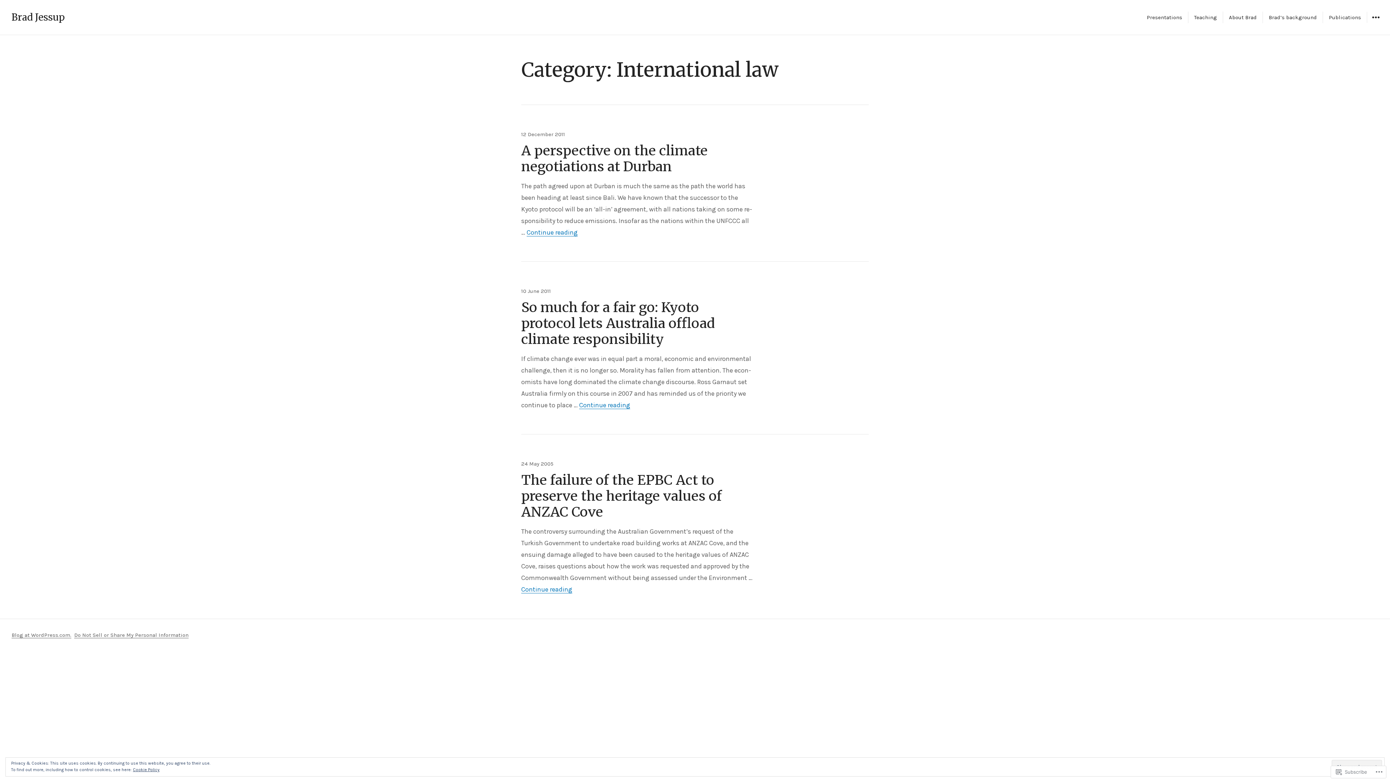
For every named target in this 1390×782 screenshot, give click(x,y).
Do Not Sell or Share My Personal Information (131, 635)
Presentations (1164, 17)
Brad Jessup (38, 17)
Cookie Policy (146, 769)
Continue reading (552, 232)
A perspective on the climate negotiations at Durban (614, 158)
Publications (1345, 17)
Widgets (1375, 22)
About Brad (1243, 17)
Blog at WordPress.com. (41, 635)
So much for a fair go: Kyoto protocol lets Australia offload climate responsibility (618, 323)
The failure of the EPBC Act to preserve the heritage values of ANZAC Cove (621, 496)
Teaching (1205, 17)
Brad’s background (1293, 17)
